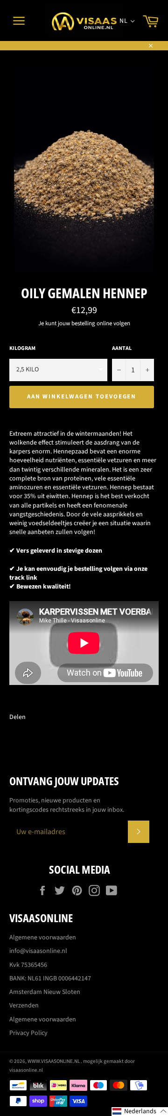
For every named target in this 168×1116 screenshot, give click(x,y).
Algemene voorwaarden (42, 937)
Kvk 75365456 (28, 965)
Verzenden (24, 1005)
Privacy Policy (28, 1033)
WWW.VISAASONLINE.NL (54, 1061)
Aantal (122, 348)
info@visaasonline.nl (38, 951)
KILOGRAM (22, 348)
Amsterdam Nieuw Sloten (44, 992)
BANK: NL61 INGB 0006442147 (50, 978)
